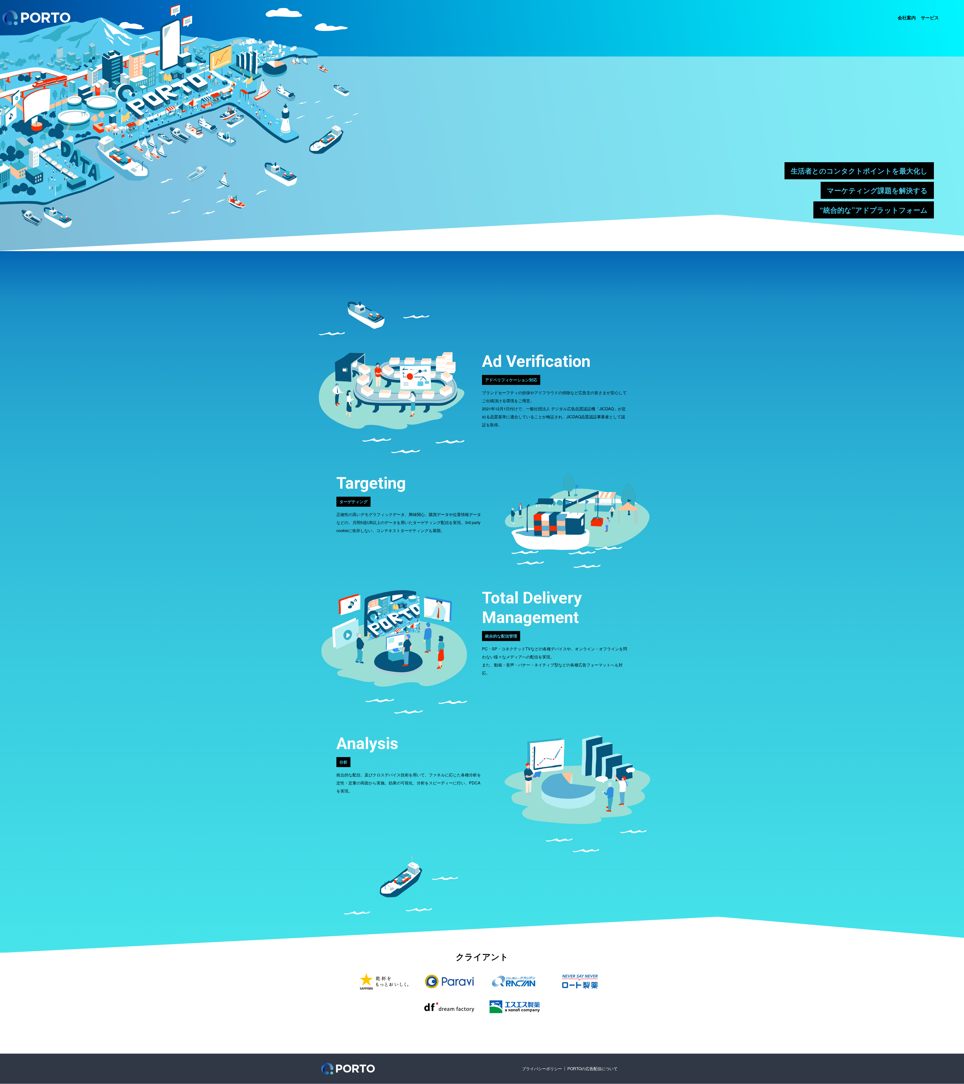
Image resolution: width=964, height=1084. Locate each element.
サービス (930, 17)
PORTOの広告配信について (592, 1068)
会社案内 (907, 17)
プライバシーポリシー (542, 1068)
